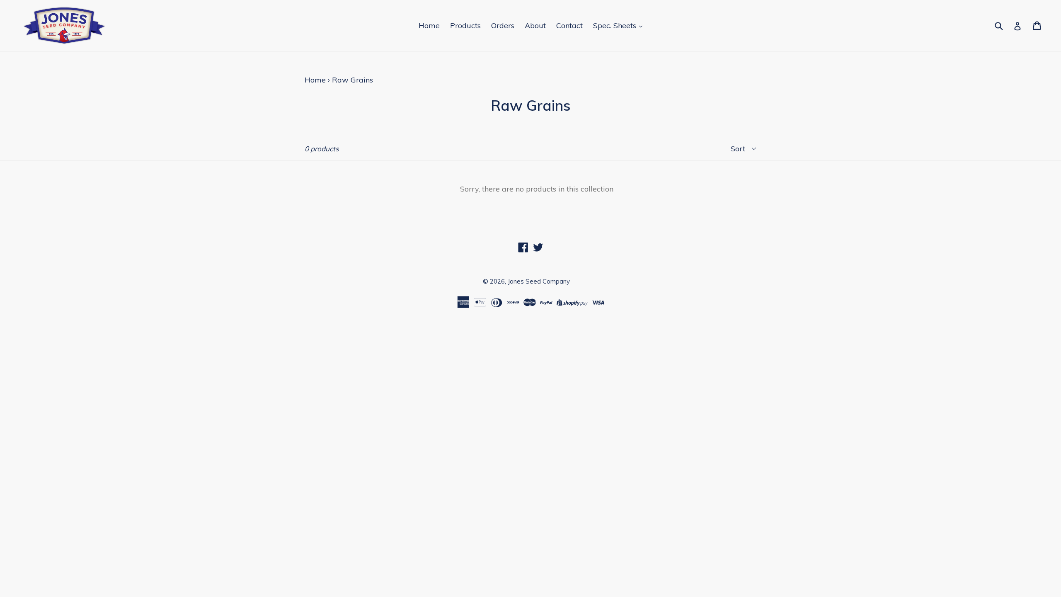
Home (429, 25)
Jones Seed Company (539, 281)
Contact (569, 25)
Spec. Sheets (615, 25)
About (535, 25)
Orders (502, 25)
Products (465, 25)
